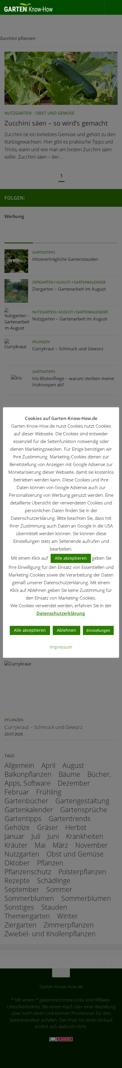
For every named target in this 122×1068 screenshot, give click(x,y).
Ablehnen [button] (66, 630)
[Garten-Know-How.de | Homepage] (37, 7)
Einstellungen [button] (98, 630)
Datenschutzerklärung (60, 613)
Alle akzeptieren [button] (71, 558)
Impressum (61, 647)
